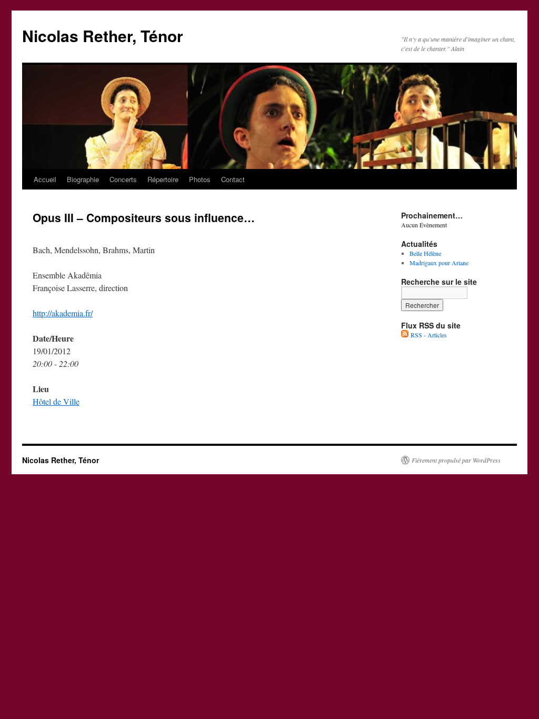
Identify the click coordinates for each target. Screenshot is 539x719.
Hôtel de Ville (56, 401)
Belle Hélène (425, 253)
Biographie (83, 179)
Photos (200, 179)
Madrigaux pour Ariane (439, 262)
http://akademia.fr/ (63, 312)
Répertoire (162, 179)
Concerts (123, 179)
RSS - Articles (427, 335)
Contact (233, 179)
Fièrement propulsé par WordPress (456, 460)
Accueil (45, 179)
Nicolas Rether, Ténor (102, 35)
